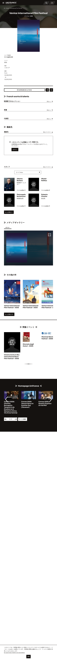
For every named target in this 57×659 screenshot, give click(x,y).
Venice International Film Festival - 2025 (30, 307)
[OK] (28, 656)
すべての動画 (22, 419)
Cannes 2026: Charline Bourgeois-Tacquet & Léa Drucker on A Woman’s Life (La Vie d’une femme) (10, 407)
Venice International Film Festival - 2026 (12, 307)
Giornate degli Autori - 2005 (28, 345)
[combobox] (27, 172)
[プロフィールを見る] (52, 3)
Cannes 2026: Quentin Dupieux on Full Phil (44, 403)
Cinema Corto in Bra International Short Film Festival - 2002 (11, 356)
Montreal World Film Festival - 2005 (49, 338)
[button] (49, 235)
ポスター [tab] (7, 227)
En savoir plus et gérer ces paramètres (14, 652)
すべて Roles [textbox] (19, 172)
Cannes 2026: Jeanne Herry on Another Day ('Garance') (27, 404)
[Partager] (47, 90)
